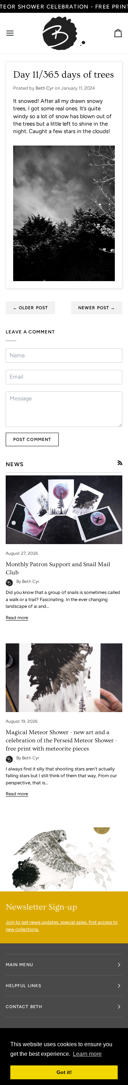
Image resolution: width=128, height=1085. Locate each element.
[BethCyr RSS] (120, 462)
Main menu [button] (19, 964)
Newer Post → (96, 307)
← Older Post (30, 307)
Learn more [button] (87, 1054)
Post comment (32, 439)
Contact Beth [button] (24, 1006)
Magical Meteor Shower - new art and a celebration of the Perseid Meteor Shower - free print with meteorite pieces (61, 740)
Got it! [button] (64, 1072)
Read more (17, 617)
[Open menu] (16, 33)
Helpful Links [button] (23, 985)
